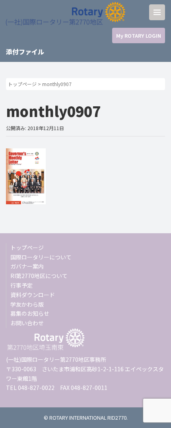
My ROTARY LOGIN (138, 35)
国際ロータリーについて (41, 257)
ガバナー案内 (27, 266)
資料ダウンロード (32, 295)
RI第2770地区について (39, 276)
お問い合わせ (27, 323)
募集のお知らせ (29, 313)
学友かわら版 (27, 304)
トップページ (22, 84)
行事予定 (21, 285)
